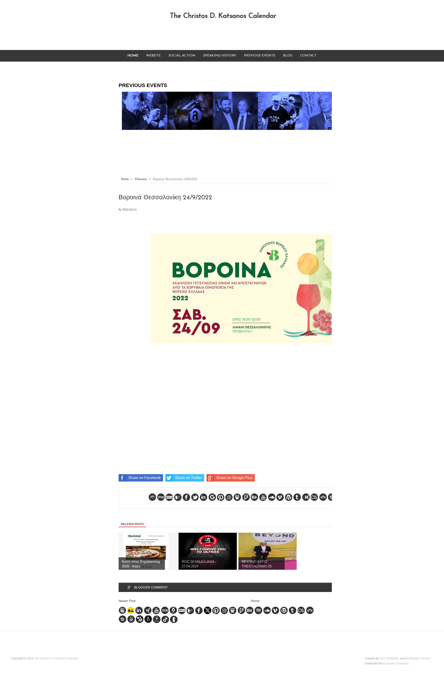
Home (255, 601)
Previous (129, 209)
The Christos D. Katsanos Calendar (223, 16)
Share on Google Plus (234, 478)
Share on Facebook (144, 478)
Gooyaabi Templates (396, 663)
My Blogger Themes (418, 658)
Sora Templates (389, 658)
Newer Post (127, 601)
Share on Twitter (188, 478)
